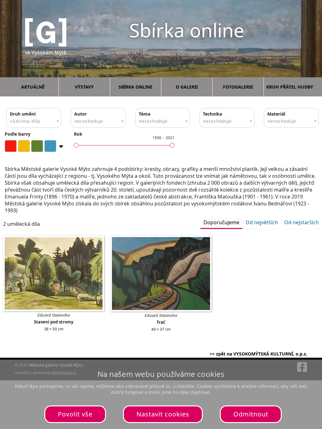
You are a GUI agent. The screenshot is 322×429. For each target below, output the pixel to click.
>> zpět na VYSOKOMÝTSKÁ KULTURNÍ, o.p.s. (258, 354)
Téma (144, 114)
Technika (212, 114)
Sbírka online (136, 87)
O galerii (187, 87)
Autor (80, 114)
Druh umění (23, 114)
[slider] (76, 145)
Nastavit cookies (162, 414)
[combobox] (33, 118)
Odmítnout (250, 414)
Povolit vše (75, 414)
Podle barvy (18, 134)
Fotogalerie (238, 87)
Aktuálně (33, 87)
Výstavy (84, 87)
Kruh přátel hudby (289, 87)
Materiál (276, 114)
